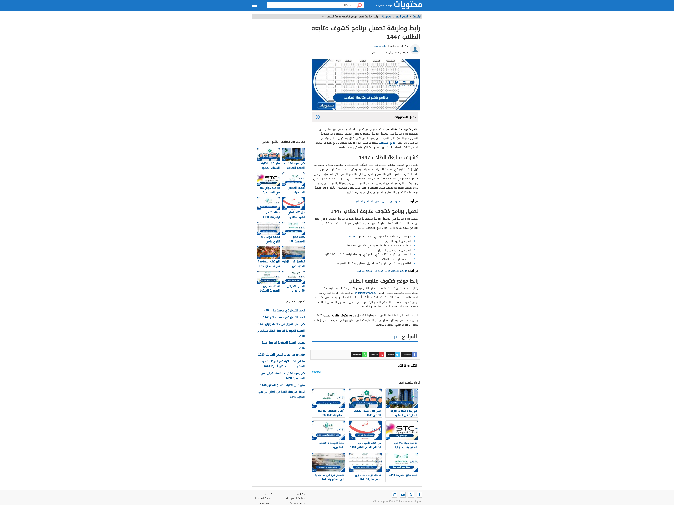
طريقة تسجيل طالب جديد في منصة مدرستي (381, 270)
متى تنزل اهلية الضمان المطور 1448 (282, 385)
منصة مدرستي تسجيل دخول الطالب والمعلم (381, 201)
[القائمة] (254, 5)
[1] (345, 191)
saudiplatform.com (365, 292)
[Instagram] (394, 495)
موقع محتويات (387, 142)
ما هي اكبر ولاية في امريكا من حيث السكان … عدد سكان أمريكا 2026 (283, 364)
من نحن (301, 494)
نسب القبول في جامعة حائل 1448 (284, 317)
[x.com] (411, 495)
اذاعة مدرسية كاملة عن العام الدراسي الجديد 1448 (281, 394)
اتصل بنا (268, 494)
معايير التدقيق (264, 503)
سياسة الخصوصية (295, 498)
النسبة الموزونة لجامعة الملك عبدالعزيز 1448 (281, 333)
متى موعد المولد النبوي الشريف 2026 (281, 354)
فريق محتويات (297, 503)
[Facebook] (419, 495)
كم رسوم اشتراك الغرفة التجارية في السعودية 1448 (282, 376)
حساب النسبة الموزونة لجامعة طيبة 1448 (283, 345)
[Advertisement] (280, 81)
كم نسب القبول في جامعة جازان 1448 (281, 324)
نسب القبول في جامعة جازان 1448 (283, 310)
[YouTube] (403, 495)
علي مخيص (380, 46)
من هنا (351, 236)
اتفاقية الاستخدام (263, 498)
